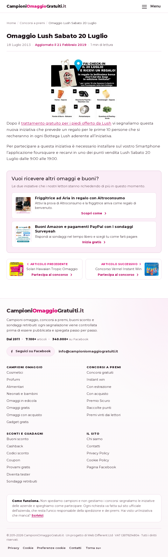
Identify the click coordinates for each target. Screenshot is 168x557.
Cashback (15, 446)
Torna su (93, 548)
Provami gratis (18, 467)
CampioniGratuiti (45, 310)
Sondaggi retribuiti (22, 481)
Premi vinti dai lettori (104, 415)
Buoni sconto (18, 439)
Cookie (28, 548)
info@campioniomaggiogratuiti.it (88, 351)
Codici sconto (18, 453)
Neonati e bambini (22, 394)
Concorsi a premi (32, 23)
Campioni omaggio (25, 367)
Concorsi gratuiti (100, 372)
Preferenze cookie (51, 548)
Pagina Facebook (101, 467)
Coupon (13, 460)
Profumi (13, 379)
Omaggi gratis (18, 408)
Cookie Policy (98, 460)
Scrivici (37, 515)
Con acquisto (97, 394)
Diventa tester (18, 474)
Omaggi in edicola (22, 401)
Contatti (93, 446)
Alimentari (15, 387)
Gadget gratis (17, 422)
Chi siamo (95, 439)
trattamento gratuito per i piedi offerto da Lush (66, 123)
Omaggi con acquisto (24, 415)
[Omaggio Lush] (84, 89)
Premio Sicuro (98, 401)
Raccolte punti (99, 408)
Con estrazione (99, 387)
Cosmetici (15, 372)
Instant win (96, 379)
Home (11, 23)
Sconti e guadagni (25, 433)
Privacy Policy (98, 453)
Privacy (13, 548)
